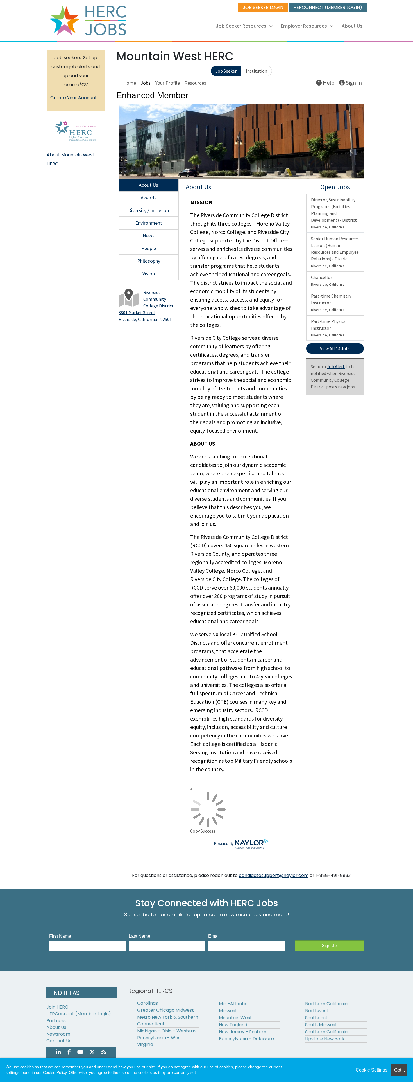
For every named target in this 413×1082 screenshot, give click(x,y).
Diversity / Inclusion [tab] (148, 210)
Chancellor (328, 281)
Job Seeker (226, 71)
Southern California (326, 1032)
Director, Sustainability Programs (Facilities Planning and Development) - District (334, 213)
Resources (195, 83)
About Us (352, 26)
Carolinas (147, 1003)
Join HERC (57, 1007)
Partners (56, 1020)
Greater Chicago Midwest (165, 1010)
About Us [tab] (148, 185)
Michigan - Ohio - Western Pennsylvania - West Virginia (166, 1038)
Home (129, 83)
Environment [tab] (148, 223)
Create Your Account (73, 98)
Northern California (326, 1003)
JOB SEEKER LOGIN (263, 7)
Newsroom (58, 1034)
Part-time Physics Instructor (328, 328)
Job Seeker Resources (241, 26)
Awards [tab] (148, 197)
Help (328, 82)
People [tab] (148, 248)
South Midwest (321, 1025)
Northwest (316, 1010)
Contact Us (58, 1041)
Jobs (145, 83)
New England (233, 1025)
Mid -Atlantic (233, 1003)
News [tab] (149, 235)
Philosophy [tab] (148, 261)
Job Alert (336, 366)
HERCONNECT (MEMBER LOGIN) (327, 7)
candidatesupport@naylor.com (273, 875)
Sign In (353, 82)
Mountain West (235, 1017)
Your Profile (167, 83)
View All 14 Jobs (335, 348)
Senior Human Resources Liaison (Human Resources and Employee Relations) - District (335, 252)
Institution (256, 71)
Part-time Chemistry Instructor (331, 302)
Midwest (228, 1010)
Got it (399, 1070)
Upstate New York (325, 1039)
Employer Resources (304, 26)
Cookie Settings (371, 1070)
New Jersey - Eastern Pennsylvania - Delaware (246, 1035)
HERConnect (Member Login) (78, 1014)
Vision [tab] (148, 273)
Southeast (316, 1017)
